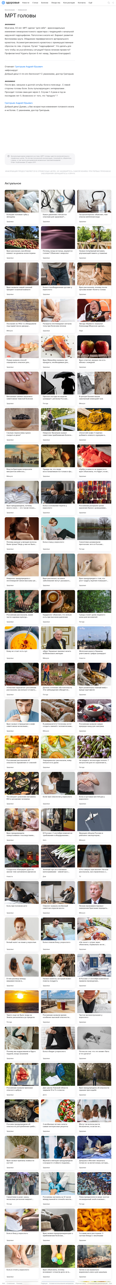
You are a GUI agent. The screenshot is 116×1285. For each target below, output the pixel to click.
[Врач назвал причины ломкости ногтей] (22, 1153)
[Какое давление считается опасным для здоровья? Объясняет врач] (58, 207)
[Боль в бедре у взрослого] (58, 1044)
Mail (3, 1283)
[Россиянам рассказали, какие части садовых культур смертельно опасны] (22, 607)
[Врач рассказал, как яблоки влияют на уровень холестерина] (22, 243)
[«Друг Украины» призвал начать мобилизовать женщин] (58, 643)
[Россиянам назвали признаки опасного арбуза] (22, 1080)
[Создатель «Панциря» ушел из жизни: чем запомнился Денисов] (22, 862)
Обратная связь (80, 1283)
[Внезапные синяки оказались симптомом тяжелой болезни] (22, 389)
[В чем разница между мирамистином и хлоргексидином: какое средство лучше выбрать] (22, 971)
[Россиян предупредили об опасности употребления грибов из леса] (22, 1116)
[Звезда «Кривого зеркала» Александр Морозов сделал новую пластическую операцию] (94, 316)
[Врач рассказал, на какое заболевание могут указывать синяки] (58, 571)
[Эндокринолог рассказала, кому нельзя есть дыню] (58, 753)
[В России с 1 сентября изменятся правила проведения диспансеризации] (94, 971)
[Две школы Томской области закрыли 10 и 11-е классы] (58, 1080)
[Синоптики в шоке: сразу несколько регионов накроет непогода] (22, 1189)
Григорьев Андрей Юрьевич (29, 66)
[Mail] (3, 2)
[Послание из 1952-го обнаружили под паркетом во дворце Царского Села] (22, 316)
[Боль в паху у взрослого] (58, 534)
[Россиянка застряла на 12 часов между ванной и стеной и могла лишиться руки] (58, 1189)
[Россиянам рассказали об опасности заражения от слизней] (22, 753)
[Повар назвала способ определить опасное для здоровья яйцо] (22, 352)
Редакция (44, 1283)
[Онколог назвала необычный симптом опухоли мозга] (58, 898)
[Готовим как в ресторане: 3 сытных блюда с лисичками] (94, 1226)
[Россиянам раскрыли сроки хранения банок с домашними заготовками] (94, 498)
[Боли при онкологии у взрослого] (58, 789)
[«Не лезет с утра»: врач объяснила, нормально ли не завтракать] (94, 934)
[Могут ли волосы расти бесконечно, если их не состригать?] (94, 1116)
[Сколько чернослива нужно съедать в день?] (22, 425)
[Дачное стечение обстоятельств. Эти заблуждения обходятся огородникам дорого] (58, 680)
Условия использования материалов (61, 1283)
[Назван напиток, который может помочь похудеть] (58, 971)
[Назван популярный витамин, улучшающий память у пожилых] (94, 243)
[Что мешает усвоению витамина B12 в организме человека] (22, 789)
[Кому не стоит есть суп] (22, 643)
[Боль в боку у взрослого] (22, 1226)
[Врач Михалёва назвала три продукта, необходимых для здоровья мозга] (58, 352)
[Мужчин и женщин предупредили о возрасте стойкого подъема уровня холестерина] (58, 1153)
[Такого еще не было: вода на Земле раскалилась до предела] (22, 1007)
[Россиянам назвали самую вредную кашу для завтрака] (94, 716)
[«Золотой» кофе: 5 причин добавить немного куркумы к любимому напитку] (94, 425)
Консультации (10, 10)
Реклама (19, 1283)
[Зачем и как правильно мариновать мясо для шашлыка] (94, 1262)
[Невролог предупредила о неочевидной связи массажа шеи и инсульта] (22, 571)
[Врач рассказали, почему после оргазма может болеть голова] (94, 280)
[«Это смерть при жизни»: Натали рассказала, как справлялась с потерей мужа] (94, 862)
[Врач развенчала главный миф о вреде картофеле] (94, 680)
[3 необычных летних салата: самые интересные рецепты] (58, 1116)
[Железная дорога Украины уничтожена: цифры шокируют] (94, 643)
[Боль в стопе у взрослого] (22, 1262)
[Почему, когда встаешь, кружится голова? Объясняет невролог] (58, 243)
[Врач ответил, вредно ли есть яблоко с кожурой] (94, 352)
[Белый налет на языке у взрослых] (22, 934)
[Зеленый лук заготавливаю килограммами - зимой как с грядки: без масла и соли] (58, 862)
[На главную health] (12, 2)
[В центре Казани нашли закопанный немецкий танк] (94, 389)
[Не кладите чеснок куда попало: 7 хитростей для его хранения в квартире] (94, 753)
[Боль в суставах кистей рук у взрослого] (94, 789)
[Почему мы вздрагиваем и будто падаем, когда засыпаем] (22, 1044)
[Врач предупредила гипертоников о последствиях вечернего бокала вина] (22, 825)
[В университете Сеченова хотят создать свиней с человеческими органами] (58, 716)
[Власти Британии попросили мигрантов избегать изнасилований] (22, 461)
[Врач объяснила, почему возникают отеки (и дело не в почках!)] (58, 1262)
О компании (11, 1283)
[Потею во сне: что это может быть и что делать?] (94, 1044)
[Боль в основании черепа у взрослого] (58, 498)
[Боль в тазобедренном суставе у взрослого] (58, 280)
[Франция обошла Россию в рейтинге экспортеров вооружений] (94, 825)
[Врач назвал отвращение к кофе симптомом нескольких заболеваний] (22, 716)
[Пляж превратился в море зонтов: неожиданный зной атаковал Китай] (94, 1189)
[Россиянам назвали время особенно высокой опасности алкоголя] (58, 1007)
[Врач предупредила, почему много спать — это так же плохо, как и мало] (22, 498)
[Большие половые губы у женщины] (22, 207)
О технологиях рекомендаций (97, 1283)
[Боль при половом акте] (22, 898)
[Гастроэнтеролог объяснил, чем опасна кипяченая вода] (94, 207)
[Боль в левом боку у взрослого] (58, 934)
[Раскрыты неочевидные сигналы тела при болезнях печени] (58, 316)
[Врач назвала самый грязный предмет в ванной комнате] (22, 280)
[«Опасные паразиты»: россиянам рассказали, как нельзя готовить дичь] (22, 680)
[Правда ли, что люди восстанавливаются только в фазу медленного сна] (58, 461)
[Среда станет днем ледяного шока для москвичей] (94, 607)
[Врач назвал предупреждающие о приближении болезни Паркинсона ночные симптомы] (58, 1226)
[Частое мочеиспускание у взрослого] (94, 1007)
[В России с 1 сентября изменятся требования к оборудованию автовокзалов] (58, 825)
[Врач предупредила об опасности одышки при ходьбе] (94, 1080)
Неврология (22, 10)
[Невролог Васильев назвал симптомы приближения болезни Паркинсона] (58, 425)
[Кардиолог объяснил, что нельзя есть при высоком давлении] (58, 607)
